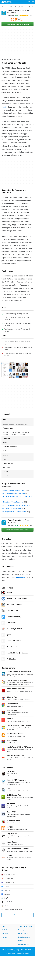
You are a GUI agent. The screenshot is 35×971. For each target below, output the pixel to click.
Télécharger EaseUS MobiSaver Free (14, 512)
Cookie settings (23, 944)
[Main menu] (33, 2)
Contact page (19, 577)
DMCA (20, 941)
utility (5, 107)
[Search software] (29, 2)
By (10, 15)
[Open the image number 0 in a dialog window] (15, 369)
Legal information (24, 937)
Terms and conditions (25, 926)
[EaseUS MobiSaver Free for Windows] (3, 13)
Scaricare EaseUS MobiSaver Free (13, 493)
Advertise (4, 933)
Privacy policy (23, 933)
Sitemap (4, 937)
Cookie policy (22, 930)
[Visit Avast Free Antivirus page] (17, 19)
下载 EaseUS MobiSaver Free (11, 508)
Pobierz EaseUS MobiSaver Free (12, 502)
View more (17, 915)
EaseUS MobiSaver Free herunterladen (14, 505)
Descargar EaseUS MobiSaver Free (13, 490)
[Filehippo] (6, 2)
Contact (4, 930)
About (3, 926)
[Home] (2, 7)
